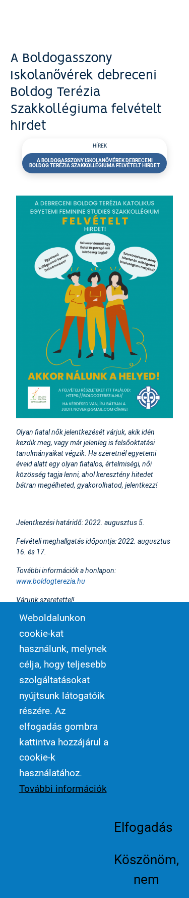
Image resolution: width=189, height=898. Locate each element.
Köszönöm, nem (146, 868)
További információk (63, 788)
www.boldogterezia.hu (50, 581)
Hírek (100, 146)
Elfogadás (143, 826)
